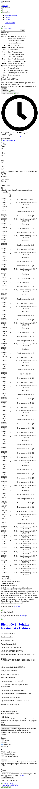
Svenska (3, 135)
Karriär (9, 785)
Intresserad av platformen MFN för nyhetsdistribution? (19, 86)
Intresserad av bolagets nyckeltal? (12, 603)
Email (3, 724)
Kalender (5, 192)
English (9, 135)
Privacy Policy (10, 23)
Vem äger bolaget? (7, 612)
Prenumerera (5, 729)
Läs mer (21, 776)
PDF (13, 140)
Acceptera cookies (7, 777)
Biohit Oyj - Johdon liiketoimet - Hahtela (15, 626)
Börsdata (17, 606)
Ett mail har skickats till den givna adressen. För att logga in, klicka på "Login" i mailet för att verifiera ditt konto (19, 763)
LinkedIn (15, 785)
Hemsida (4, 785)
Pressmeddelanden (11, 15)
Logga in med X (8, 28)
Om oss (7, 17)
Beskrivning (5, 577)
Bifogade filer (5, 138)
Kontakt (7, 19)
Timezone (4, 734)
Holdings (23, 615)
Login (22, 30)
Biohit (19, 136)
